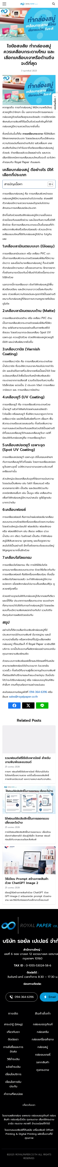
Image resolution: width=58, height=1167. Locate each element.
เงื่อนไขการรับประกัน (13, 1084)
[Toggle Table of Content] (48, 184)
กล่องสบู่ (42, 1047)
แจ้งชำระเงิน (13, 1067)
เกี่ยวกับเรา (13, 1032)
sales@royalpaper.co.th (23, 697)
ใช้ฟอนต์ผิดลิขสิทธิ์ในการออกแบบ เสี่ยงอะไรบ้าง (27, 820)
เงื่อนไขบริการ (13, 1074)
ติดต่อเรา (13, 1039)
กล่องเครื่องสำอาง (43, 1039)
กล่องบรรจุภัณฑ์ (43, 1024)
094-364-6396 (38, 692)
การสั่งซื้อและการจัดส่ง (13, 1049)
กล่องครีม (43, 1032)
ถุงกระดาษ (42, 1070)
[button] (55, 102)
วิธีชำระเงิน (13, 1059)
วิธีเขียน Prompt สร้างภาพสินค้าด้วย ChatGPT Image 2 (26, 880)
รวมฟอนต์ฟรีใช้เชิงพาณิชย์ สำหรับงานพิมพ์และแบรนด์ (28, 760)
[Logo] (29, 4)
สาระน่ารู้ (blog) (13, 1024)
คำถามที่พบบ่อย (13, 1094)
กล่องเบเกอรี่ (42, 1054)
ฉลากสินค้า (42, 1062)
